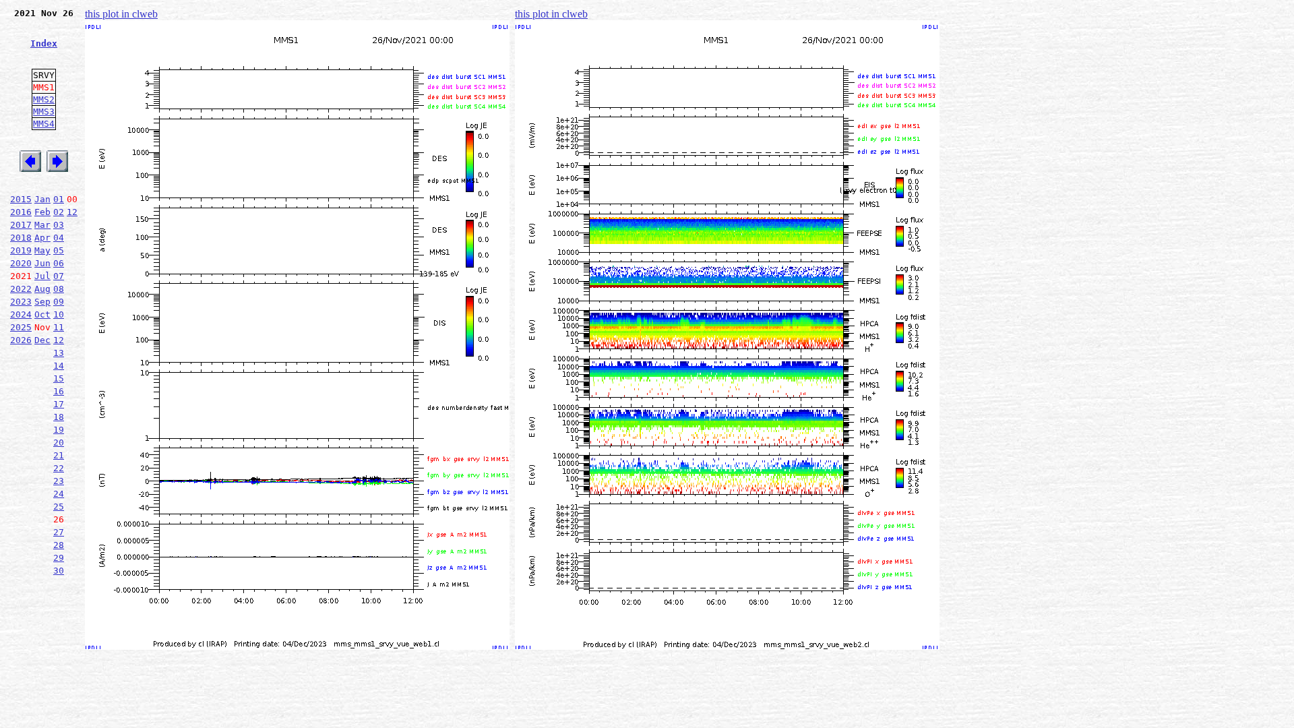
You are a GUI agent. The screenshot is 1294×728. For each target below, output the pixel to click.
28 (58, 545)
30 (58, 571)
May (42, 250)
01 (58, 199)
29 (58, 558)
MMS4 (44, 124)
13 (58, 353)
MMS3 (44, 112)
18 (58, 417)
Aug (42, 289)
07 (58, 276)
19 (58, 430)
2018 (21, 238)
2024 (21, 314)
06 (58, 263)
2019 (21, 250)
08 (58, 289)
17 (58, 404)
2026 (21, 340)
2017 (21, 225)
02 (58, 212)
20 (58, 442)
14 (58, 366)
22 (58, 468)
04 (58, 238)
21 (58, 455)
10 (58, 314)
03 (58, 225)
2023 (21, 302)
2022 (21, 289)
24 (58, 494)
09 (58, 302)
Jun (42, 263)
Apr (42, 238)
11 (58, 327)
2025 (21, 327)
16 (58, 391)
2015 (21, 199)
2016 (21, 212)
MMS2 (44, 99)
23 (58, 481)
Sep (42, 302)
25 (58, 507)
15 (58, 378)
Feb (42, 212)
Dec (42, 340)
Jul (42, 276)
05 (58, 250)
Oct (42, 314)
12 (72, 212)
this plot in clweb (121, 14)
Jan (42, 199)
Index (43, 43)
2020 (21, 263)
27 (58, 532)
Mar (42, 225)
